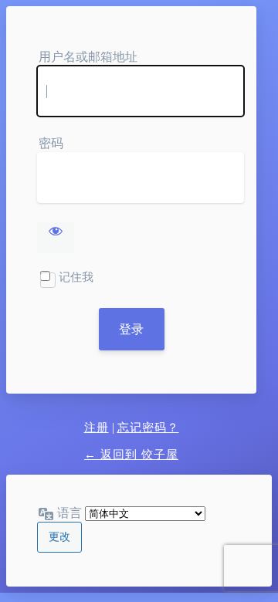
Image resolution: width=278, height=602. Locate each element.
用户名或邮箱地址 (88, 56)
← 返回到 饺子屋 (131, 454)
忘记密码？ (148, 427)
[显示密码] (55, 237)
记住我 (76, 277)
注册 (96, 427)
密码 (51, 143)
